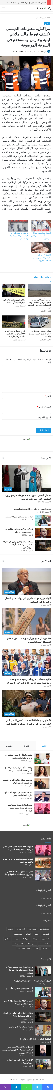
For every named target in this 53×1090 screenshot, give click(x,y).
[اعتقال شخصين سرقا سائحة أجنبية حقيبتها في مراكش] (41, 226)
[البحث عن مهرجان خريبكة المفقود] (43, 520)
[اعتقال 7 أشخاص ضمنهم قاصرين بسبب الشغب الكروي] (41, 247)
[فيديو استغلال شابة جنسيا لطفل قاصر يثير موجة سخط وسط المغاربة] (42, 808)
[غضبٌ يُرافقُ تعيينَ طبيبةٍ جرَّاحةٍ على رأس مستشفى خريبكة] (43, 533)
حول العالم (25, 939)
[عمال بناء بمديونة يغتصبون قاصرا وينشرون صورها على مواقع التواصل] (43, 875)
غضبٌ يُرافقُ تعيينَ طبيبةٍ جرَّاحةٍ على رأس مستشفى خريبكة (18, 530)
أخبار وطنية (21, 929)
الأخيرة (27, 745)
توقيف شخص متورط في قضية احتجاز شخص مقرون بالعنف (40, 334)
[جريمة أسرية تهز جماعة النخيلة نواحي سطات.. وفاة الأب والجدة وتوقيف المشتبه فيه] (39, 290)
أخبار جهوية (32, 929)
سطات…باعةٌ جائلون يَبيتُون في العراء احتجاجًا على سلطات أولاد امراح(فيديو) (18, 544)
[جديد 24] (41, 8)
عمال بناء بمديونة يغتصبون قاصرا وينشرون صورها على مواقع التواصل (18, 873)
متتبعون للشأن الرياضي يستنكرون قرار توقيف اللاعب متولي (18, 756)
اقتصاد (10, 929)
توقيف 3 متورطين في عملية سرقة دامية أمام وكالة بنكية (18, 236)
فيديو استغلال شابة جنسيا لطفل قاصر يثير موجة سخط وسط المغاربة (19, 807)
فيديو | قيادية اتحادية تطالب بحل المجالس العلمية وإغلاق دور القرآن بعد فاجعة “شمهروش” (17, 1049)
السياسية (46, 934)
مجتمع (37, 18)
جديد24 (35, 939)
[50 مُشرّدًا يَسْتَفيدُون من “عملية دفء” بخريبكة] (43, 1064)
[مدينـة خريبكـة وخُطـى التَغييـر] (43, 1030)
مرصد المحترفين (24, 948)
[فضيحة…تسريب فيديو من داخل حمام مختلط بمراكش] (43, 863)
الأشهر (44, 745)
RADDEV (13, 1079)
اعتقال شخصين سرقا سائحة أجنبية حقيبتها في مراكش (41, 236)
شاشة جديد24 (44, 943)
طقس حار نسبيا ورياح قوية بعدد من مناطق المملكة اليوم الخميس (29, 639)
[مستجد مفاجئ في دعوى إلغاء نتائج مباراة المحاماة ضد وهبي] (42, 796)
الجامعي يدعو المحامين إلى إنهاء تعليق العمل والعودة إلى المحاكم (28, 600)
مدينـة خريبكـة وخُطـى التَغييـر (21, 1026)
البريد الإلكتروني (44, 407)
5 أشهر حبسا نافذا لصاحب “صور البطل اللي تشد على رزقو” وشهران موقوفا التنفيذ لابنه (28, 721)
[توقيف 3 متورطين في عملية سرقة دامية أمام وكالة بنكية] (18, 226)
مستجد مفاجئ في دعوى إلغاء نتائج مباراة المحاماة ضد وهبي (18, 794)
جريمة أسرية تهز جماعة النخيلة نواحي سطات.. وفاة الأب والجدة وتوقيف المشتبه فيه (39, 303)
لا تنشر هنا (45, 948)
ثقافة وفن (45, 939)
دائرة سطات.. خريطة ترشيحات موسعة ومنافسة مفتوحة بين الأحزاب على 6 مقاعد (29, 680)
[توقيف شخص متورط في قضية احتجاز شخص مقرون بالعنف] (39, 321)
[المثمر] (26, 439)
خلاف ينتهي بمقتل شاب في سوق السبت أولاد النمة (14, 301)
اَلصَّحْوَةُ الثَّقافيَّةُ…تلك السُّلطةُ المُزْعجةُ (35, 1039)
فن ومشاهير (31, 943)
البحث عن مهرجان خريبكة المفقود (19, 516)
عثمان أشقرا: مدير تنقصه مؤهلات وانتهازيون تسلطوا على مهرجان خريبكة (28, 496)
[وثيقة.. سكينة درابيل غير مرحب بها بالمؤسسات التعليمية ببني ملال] (42, 771)
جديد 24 (43, 52)
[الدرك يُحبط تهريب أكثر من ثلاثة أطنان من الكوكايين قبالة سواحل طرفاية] (13, 321)
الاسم (48, 396)
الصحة (36, 934)
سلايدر (7, 939)
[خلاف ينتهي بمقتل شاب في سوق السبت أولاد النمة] (13, 290)
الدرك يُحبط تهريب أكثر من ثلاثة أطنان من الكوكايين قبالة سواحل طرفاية (14, 334)
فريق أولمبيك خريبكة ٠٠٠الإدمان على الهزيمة (32, 509)
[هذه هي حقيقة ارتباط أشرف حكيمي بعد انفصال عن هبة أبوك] (42, 783)
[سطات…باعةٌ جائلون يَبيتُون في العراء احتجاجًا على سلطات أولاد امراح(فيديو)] (43, 545)
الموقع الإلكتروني (44, 417)
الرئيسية (44, 18)
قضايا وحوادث (18, 943)
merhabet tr (44, 929)
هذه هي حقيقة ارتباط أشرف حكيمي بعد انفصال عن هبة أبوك (17, 781)
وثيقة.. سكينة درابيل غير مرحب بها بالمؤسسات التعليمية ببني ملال (18, 769)
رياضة (16, 939)
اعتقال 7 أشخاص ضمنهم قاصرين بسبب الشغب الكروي (42, 258)
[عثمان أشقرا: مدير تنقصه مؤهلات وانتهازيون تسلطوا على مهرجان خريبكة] (43, 971)
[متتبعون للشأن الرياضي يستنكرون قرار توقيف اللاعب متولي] (42, 758)
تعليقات (9, 745)
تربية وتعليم (18, 934)
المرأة (28, 934)
